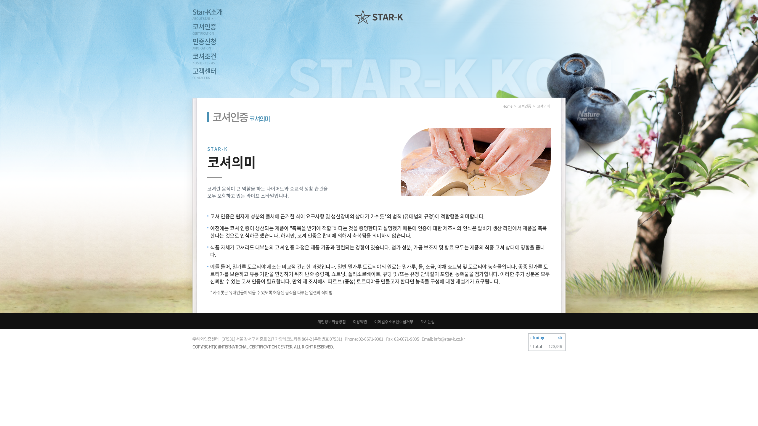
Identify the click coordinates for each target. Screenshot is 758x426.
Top (732, 401)
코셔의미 (543, 106)
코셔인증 (524, 106)
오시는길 (427, 321)
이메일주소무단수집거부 (393, 321)
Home (507, 106)
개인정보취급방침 (331, 321)
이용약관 (360, 321)
